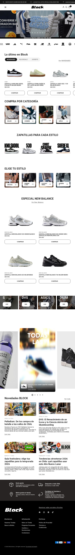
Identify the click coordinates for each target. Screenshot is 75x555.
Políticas (42, 519)
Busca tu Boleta (9, 525)
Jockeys (35, 59)
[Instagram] (45, 512)
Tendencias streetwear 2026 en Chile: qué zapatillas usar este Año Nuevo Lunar (53, 461)
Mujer (9, 121)
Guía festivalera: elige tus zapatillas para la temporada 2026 (19, 461)
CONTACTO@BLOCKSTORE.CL (66, 2)
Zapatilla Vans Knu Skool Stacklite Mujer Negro (14, 84)
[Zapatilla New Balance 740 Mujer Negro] (54, 259)
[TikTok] (54, 512)
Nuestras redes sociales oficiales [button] (51, 507)
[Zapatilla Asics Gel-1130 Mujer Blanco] (60, 72)
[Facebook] (41, 512)
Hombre (27, 121)
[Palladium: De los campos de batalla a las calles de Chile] (20, 409)
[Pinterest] (50, 512)
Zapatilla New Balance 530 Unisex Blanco (20, 234)
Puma (29, 81)
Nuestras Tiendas (10, 522)
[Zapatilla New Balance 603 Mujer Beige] (20, 259)
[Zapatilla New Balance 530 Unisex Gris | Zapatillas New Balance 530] (54, 218)
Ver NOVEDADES (64, 61)
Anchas (9, 184)
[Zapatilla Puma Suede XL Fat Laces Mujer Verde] (37, 72)
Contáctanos (26, 533)
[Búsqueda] (66, 7)
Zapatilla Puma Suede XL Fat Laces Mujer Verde (36, 84)
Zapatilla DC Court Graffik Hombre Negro (40, 385)
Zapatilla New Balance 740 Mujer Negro (53, 275)
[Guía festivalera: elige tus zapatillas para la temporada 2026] (20, 447)
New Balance (9, 232)
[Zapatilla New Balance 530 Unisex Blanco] (20, 218)
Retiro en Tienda (27, 522)
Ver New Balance (37, 202)
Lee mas (7, 434)
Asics (52, 81)
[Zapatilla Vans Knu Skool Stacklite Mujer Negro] (15, 72)
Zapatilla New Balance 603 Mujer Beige (19, 275)
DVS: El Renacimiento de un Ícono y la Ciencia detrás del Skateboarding (53, 422)
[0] (69, 7)
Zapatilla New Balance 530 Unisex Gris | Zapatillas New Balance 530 (53, 234)
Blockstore (8, 519)
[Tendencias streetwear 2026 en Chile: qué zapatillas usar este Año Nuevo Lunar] (54, 447)
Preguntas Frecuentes (28, 525)
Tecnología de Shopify (31, 546)
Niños (61, 121)
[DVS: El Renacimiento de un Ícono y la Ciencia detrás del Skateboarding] (54, 408)
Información (26, 519)
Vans (6, 81)
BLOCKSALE (23, 59)
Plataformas (44, 184)
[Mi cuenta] (63, 7)
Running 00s (27, 184)
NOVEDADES (11, 59)
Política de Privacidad (45, 522)
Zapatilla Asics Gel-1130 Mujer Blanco (59, 84)
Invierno (61, 184)
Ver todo (67, 399)
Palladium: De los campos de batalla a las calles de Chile (19, 422)
